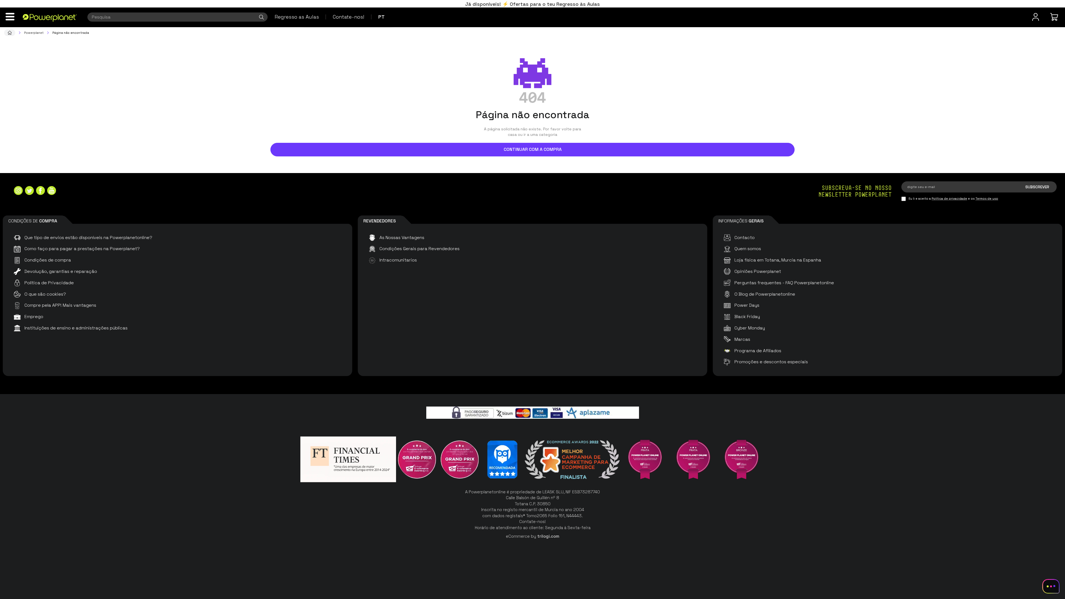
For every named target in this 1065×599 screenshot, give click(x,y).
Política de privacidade (949, 198)
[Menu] (10, 16)
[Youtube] (51, 191)
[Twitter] (29, 191)
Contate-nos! (348, 17)
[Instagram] (18, 191)
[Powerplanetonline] (50, 17)
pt (381, 17)
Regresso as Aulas (297, 17)
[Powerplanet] (9, 32)
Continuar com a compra (533, 149)
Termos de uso (986, 198)
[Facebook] (40, 191)
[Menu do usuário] (1035, 16)
